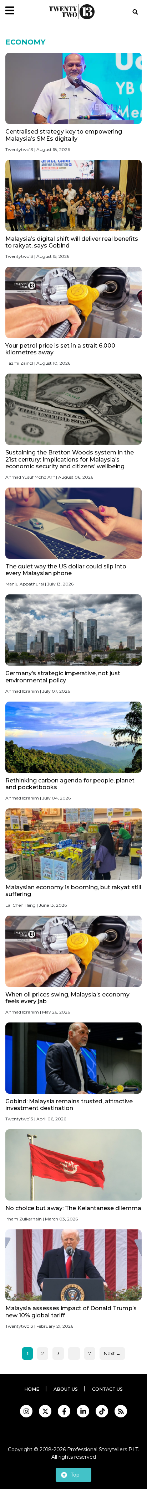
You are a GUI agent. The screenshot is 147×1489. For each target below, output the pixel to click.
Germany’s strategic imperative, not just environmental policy (62, 676)
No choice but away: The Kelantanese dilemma (73, 1208)
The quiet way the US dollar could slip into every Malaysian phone (65, 570)
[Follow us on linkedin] (83, 1411)
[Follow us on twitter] (45, 1411)
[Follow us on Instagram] (26, 1411)
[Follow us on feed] (121, 1411)
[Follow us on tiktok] (102, 1411)
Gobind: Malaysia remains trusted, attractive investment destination (69, 1104)
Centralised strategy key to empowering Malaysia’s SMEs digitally (63, 135)
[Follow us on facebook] (64, 1411)
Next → (112, 1353)
